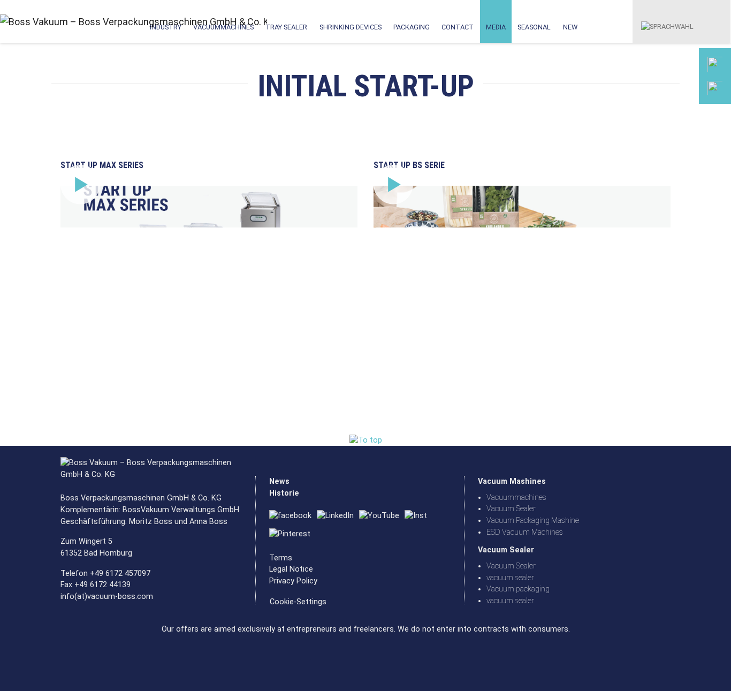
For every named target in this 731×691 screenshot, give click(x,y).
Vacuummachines (516, 497)
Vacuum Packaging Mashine (532, 520)
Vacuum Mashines (512, 481)
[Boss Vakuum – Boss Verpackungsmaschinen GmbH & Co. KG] (47, 21)
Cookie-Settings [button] (298, 601)
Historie (284, 493)
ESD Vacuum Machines (524, 532)
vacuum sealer (510, 577)
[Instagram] (418, 516)
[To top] (365, 440)
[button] (667, 21)
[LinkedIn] (338, 516)
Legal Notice (291, 569)
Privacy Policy (293, 581)
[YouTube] (382, 516)
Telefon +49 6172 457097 (105, 573)
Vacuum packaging (518, 589)
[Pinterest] (292, 534)
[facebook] (293, 516)
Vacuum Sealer (511, 508)
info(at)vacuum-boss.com (106, 596)
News (279, 481)
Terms (280, 558)
